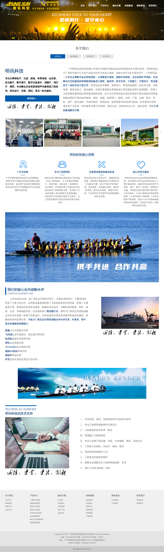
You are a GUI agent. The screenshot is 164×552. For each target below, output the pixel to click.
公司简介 (57, 56)
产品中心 (105, 5)
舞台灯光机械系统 (36, 519)
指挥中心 (89, 506)
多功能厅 (61, 503)
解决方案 (117, 5)
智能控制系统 (35, 503)
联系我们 (153, 5)
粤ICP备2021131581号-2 (82, 549)
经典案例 (129, 5)
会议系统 (89, 500)
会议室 (60, 500)
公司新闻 (114, 500)
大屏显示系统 (35, 500)
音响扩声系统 (35, 506)
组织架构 (74, 56)
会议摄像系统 (35, 516)
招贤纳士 (140, 503)
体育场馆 (61, 506)
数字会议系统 (35, 510)
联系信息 (140, 500)
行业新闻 (114, 503)
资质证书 (90, 56)
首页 (83, 5)
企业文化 (106, 56)
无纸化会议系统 (36, 513)
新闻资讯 (141, 5)
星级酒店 (89, 510)
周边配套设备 (35, 522)
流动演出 (61, 513)
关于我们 (93, 5)
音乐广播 (61, 510)
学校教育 (89, 516)
